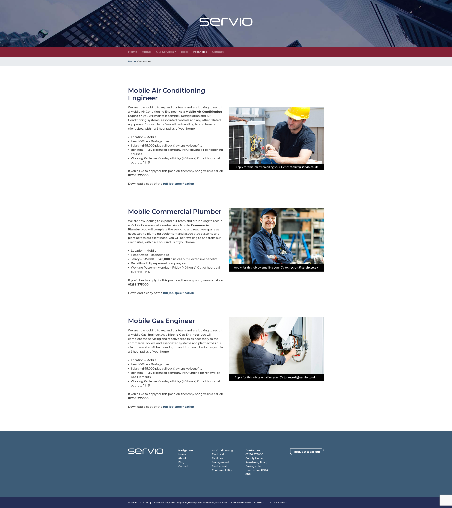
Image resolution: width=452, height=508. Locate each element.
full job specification (178, 183)
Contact (218, 52)
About (146, 52)
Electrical (218, 454)
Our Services (165, 52)
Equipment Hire (222, 470)
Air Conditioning (222, 450)
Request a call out (307, 451)
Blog (184, 52)
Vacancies (200, 52)
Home (132, 52)
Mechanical (219, 466)
